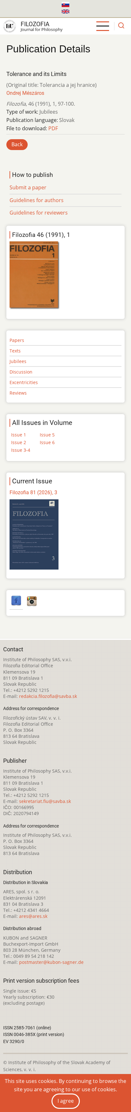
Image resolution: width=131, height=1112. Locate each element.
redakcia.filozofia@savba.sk (48, 696)
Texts (15, 351)
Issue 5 (47, 435)
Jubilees (18, 361)
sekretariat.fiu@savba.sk (45, 801)
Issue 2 (18, 442)
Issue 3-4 (20, 450)
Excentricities (24, 382)
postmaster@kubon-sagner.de (51, 962)
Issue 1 (18, 435)
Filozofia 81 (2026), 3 (33, 492)
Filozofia (35, 24)
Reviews (18, 393)
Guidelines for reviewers (39, 212)
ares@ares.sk (33, 916)
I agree (66, 1100)
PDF (53, 128)
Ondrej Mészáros (25, 93)
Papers (17, 340)
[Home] (9, 26)
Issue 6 (47, 442)
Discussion (21, 372)
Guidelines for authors (37, 200)
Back (17, 144)
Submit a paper (28, 187)
